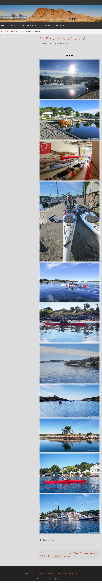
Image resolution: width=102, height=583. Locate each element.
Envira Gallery (10, 31)
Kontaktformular (45, 572)
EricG (45, 43)
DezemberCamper (18, 13)
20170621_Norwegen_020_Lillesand (85, 551)
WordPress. (61, 577)
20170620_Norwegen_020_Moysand (55, 554)
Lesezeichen (48, 539)
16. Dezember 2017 (62, 43)
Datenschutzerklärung (67, 572)
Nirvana (52, 577)
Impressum (29, 572)
